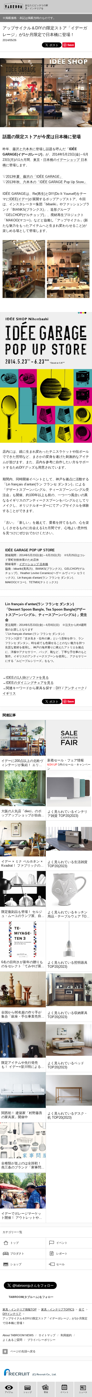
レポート (61, 1253)
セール (60, 1264)
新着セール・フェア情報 (65, 760)
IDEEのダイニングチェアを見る (30, 683)
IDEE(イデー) (19, 199)
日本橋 (48, 160)
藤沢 (16, 149)
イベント (61, 1242)
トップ (14, 1242)
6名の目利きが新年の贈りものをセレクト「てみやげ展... (22, 964)
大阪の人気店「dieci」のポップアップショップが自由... (22, 813)
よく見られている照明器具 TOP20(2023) (67, 965)
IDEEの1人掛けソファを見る (27, 677)
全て (81, 1309)
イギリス (9, 693)
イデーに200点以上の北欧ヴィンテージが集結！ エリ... (22, 763)
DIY (58, 688)
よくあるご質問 (12, 1339)
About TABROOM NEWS (18, 1335)
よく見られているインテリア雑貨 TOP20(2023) (67, 814)
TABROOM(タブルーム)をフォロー (31, 1297)
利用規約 (66, 1335)
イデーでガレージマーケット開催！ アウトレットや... (21, 1216)
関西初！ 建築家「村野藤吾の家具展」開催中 (21, 1115)
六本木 (27, 149)
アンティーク (74, 688)
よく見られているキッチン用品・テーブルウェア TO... (68, 914)
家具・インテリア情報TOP (20, 1309)
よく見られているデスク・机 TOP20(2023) (67, 1115)
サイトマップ (47, 1335)
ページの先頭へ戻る (23, 1351)
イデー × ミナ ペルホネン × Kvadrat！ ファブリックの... (22, 863)
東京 (36, 160)
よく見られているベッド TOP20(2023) (66, 1065)
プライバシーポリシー (41, 1339)
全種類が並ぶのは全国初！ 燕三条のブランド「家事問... (22, 1165)
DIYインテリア (12, 1313)
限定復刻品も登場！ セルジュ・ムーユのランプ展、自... (22, 914)
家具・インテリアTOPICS (57, 1309)
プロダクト (17, 1253)
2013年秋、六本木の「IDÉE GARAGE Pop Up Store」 (46, 182)
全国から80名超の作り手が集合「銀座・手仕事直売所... (22, 1014)
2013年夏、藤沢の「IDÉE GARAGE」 (34, 176)
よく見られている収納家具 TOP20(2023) (67, 1015)
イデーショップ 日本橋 (33, 564)
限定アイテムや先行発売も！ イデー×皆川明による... (22, 1065)
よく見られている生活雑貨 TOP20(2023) (67, 864)
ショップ (15, 1264)
